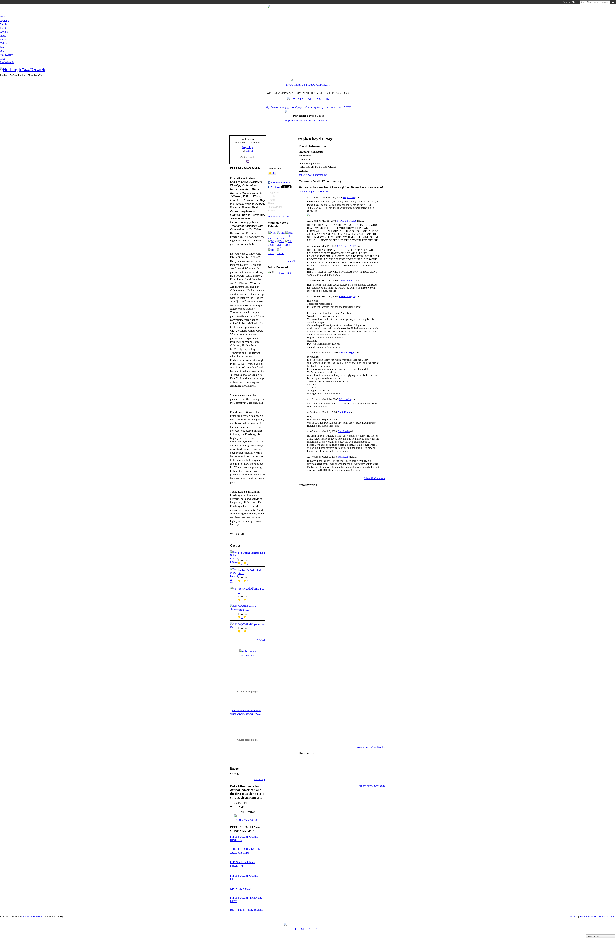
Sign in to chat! (593, 936)
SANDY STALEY (347, 220)
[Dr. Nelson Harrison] (281, 252)
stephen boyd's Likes (278, 216)
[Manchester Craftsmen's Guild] (230, 538)
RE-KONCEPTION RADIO (246, 910)
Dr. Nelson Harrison (31, 916)
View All (260, 639)
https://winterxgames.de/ (251, 624)
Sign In (575, 2)
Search (613, 2)
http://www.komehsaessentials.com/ (306, 120)
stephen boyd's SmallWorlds (371, 747)
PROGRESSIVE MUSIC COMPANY (308, 84)
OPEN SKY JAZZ (241, 888)
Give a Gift (285, 273)
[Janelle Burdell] (281, 235)
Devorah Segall (347, 296)
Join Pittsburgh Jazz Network (313, 191)
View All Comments (374, 478)
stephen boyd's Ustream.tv (372, 785)
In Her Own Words (247, 820)
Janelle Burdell (346, 280)
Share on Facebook (281, 182)
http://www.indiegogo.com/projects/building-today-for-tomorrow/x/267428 (308, 107)
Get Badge (259, 779)
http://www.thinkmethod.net (313, 174)
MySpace (276, 187)
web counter (248, 655)
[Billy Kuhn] (272, 244)
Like (273, 173)
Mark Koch (344, 412)
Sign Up (566, 2)
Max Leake (345, 399)
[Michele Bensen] (289, 244)
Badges (573, 916)
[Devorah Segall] (281, 244)
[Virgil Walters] (272, 235)
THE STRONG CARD (308, 928)
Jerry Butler (349, 197)
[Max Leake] (289, 235)
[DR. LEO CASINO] (272, 252)
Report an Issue (588, 916)
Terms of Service (607, 916)
